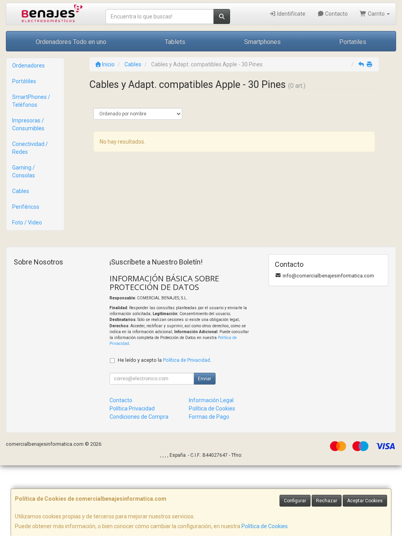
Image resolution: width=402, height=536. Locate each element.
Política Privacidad (132, 408)
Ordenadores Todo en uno (71, 42)
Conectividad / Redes (30, 148)
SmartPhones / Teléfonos (31, 101)
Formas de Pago (209, 417)
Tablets (175, 42)
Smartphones (262, 42)
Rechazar (326, 500)
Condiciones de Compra (139, 417)
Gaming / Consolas (23, 171)
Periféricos (25, 207)
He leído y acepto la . (164, 360)
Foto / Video (27, 222)
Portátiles (24, 81)
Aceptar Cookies (365, 500)
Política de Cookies (264, 526)
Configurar (295, 500)
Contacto (336, 14)
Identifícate (290, 14)
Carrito (376, 14)
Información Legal (211, 400)
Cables (20, 191)
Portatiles (352, 42)
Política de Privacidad (186, 360)
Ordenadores (28, 65)
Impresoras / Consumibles (28, 124)
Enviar (204, 378)
